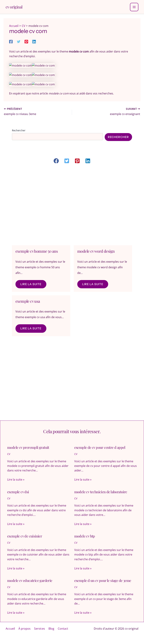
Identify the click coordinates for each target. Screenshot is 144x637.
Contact (63, 629)
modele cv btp (84, 536)
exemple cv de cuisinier (24, 536)
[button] (56, 160)
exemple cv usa (27, 301)
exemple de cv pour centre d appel (99, 447)
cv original (14, 6)
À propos (24, 629)
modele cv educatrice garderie (29, 580)
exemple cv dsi (18, 491)
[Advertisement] (72, 205)
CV (8, 454)
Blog (51, 629)
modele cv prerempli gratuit (28, 447)
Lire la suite (30, 284)
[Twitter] (18, 41)
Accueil (10, 629)
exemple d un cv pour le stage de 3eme (102, 580)
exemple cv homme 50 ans (36, 251)
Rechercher (18, 130)
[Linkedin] (34, 41)
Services (39, 629)
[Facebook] (11, 41)
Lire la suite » (15, 479)
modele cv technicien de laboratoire (100, 491)
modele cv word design (95, 251)
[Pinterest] (26, 41)
